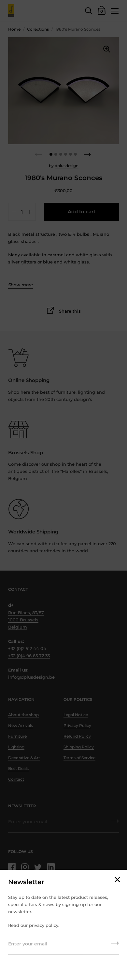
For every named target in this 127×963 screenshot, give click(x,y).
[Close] (117, 880)
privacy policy (43, 925)
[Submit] (115, 945)
